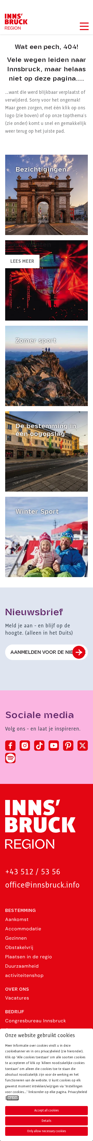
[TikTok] (39, 745)
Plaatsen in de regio (28, 957)
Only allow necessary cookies (46, 1131)
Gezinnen (16, 938)
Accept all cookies (46, 1110)
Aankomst (17, 919)
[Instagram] (25, 745)
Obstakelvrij (19, 947)
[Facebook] (10, 745)
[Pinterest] (68, 745)
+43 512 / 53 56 (32, 872)
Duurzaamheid (22, 966)
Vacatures (17, 998)
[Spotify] (10, 758)
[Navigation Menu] (84, 26)
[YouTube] (54, 745)
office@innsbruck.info (42, 885)
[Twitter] (83, 745)
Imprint (12, 1098)
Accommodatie (23, 929)
